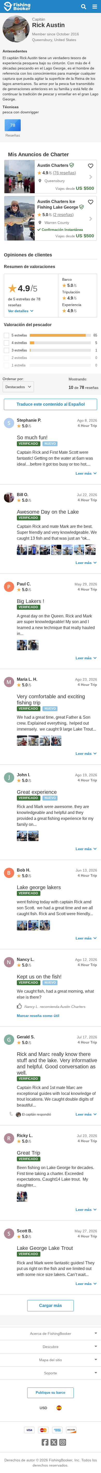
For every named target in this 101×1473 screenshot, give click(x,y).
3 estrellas (19, 350)
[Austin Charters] (19, 176)
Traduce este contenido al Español (51, 404)
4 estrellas (19, 343)
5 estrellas (19, 335)
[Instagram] (63, 1444)
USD (43, 1408)
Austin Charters (53, 165)
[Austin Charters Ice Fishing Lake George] (19, 218)
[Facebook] (45, 1444)
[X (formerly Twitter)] (54, 1444)
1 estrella (18, 365)
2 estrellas (19, 358)
